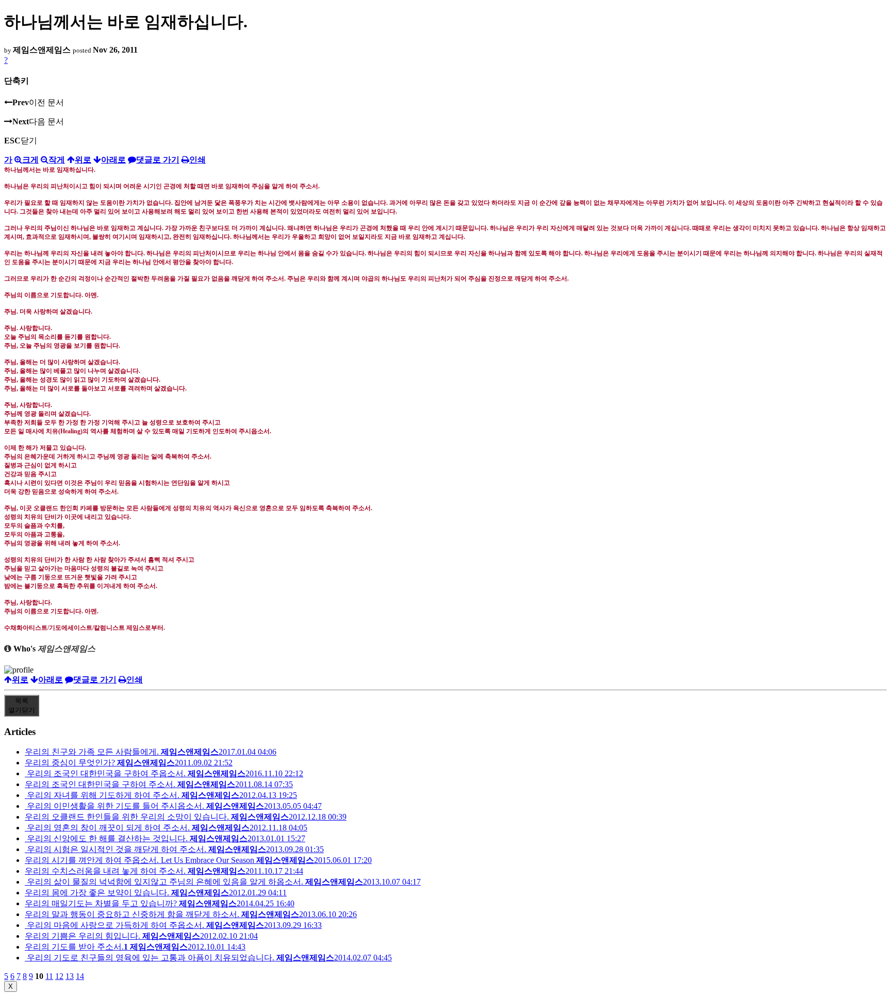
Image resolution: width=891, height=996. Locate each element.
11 (49, 976)
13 (69, 976)
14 (80, 976)
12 (59, 976)
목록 (21, 705)
